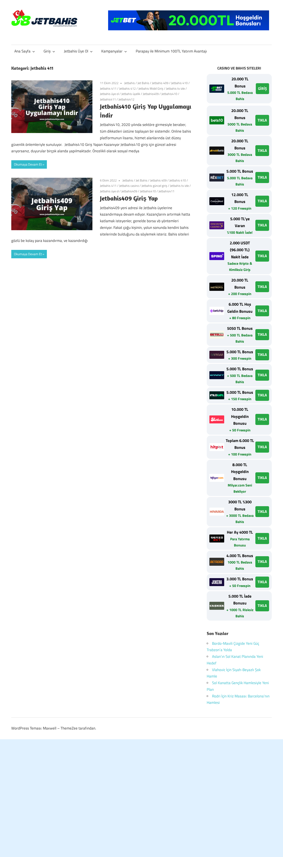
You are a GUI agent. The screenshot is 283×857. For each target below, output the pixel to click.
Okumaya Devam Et (28, 164)
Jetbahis (129, 83)
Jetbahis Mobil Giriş (150, 88)
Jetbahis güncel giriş (154, 185)
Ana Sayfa (22, 51)
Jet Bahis (143, 83)
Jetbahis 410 (179, 83)
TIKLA (262, 120)
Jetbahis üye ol (109, 93)
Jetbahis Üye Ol (76, 51)
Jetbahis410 (169, 93)
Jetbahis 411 (108, 88)
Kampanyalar (111, 51)
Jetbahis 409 (160, 83)
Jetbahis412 (126, 99)
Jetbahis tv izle (175, 88)
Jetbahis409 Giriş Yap (129, 198)
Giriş (47, 51)
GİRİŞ (262, 88)
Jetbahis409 (151, 93)
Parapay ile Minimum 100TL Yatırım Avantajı (171, 51)
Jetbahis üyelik (130, 93)
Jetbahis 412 (127, 88)
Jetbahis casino (129, 185)
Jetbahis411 (108, 99)
